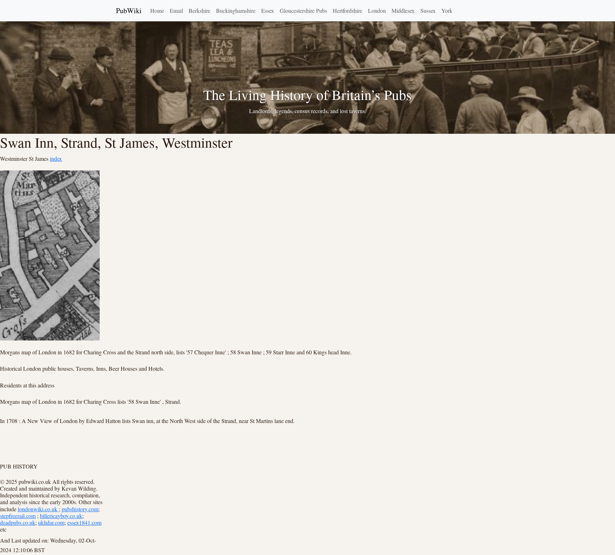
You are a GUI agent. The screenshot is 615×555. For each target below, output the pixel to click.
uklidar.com (51, 522)
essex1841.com (84, 522)
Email (176, 10)
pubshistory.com (80, 509)
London (377, 10)
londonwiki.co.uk (38, 509)
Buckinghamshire (236, 10)
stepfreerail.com (18, 515)
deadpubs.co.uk (17, 522)
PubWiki (129, 10)
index (56, 158)
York (446, 10)
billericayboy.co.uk (61, 515)
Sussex (428, 10)
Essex (267, 10)
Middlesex (403, 10)
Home (157, 10)
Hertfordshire (347, 10)
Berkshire (199, 10)
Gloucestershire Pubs (303, 10)
